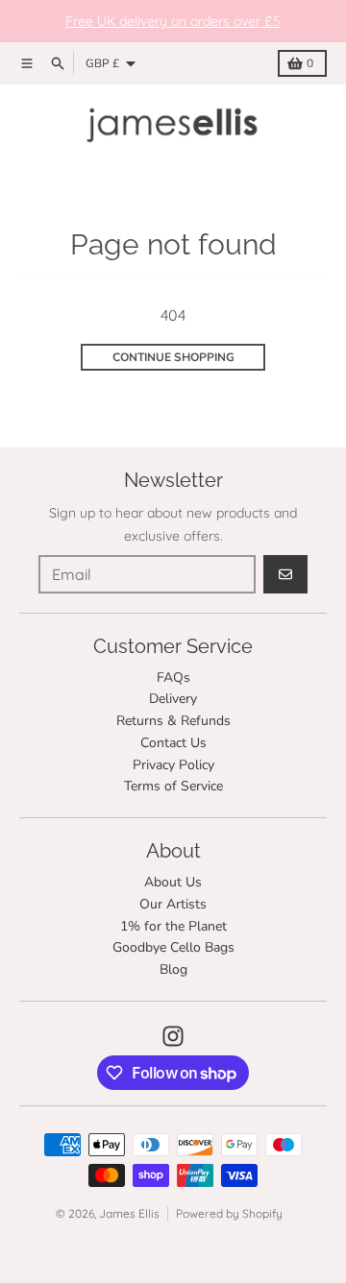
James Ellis (129, 1213)
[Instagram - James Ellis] (173, 1036)
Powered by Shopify (229, 1213)
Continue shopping (173, 357)
